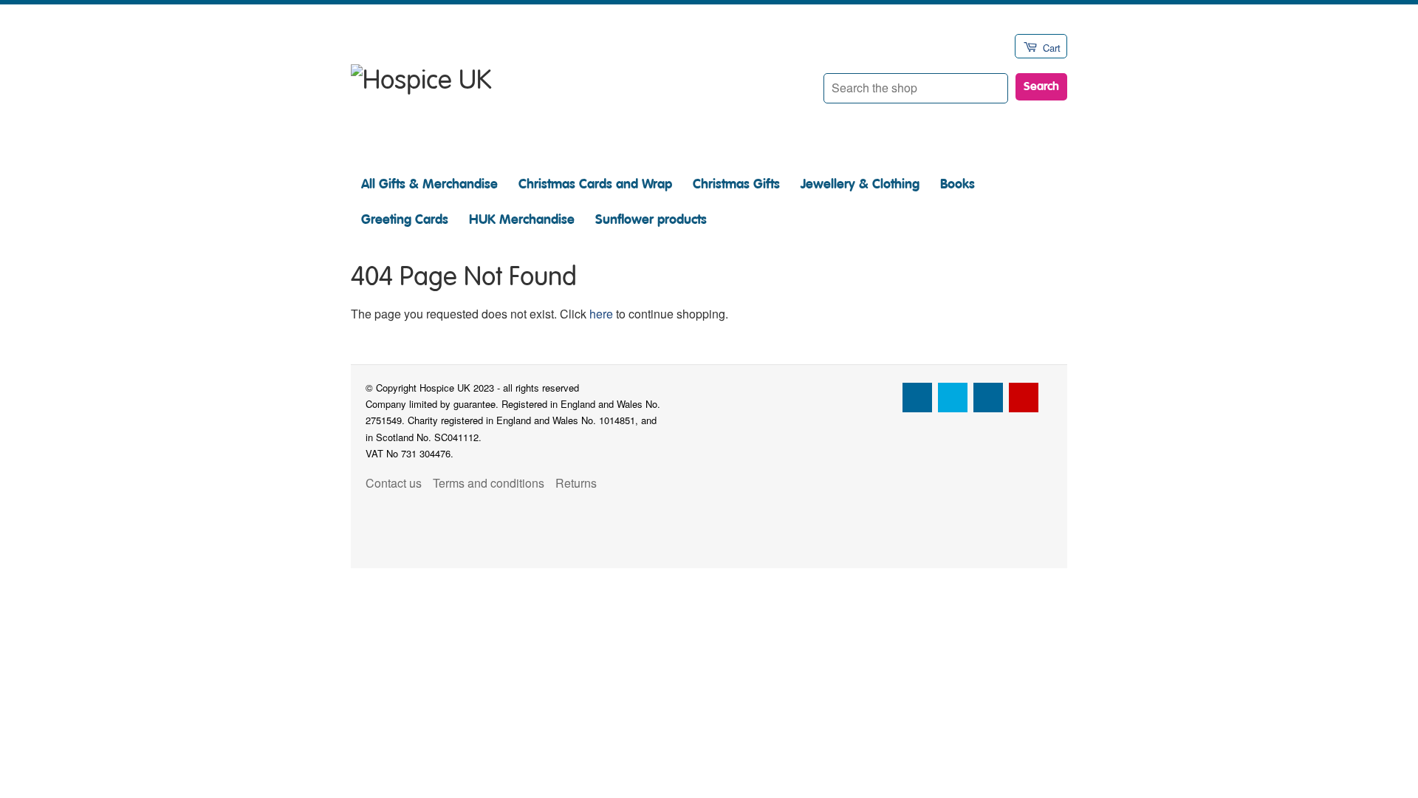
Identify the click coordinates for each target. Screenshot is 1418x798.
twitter (952, 397)
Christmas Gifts (736, 184)
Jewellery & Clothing (860, 184)
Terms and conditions (488, 482)
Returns (576, 482)
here (601, 313)
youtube (1023, 397)
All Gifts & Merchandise (429, 184)
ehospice (882, 397)
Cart (1052, 48)
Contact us (394, 482)
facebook (917, 397)
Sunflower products (651, 219)
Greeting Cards (404, 219)
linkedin (988, 397)
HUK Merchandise (522, 219)
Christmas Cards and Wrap (595, 184)
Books (957, 184)
